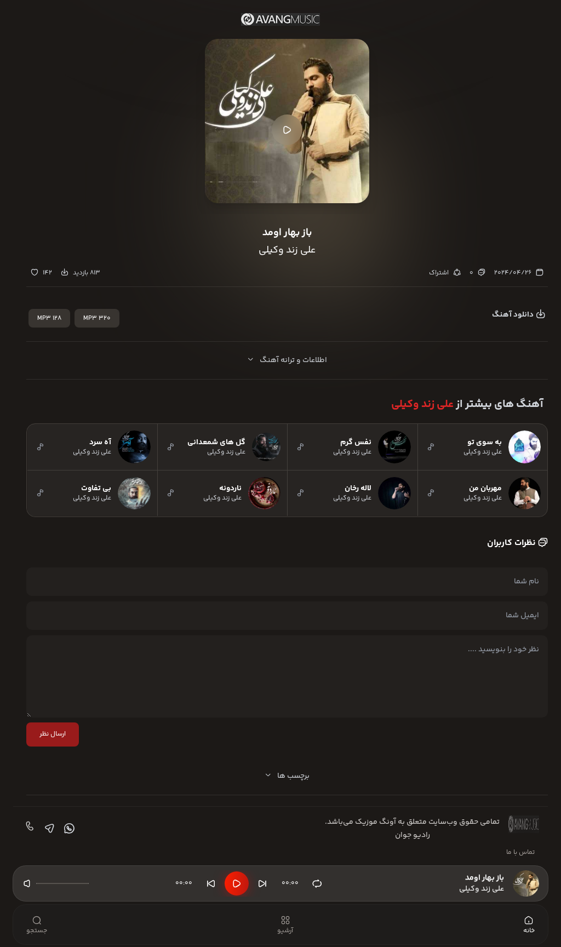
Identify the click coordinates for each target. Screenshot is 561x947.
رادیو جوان (412, 835)
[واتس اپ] (68, 828)
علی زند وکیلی (422, 404)
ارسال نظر (52, 734)
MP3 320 (97, 318)
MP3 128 (49, 318)
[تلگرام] (48, 828)
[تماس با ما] (28, 828)
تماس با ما (520, 852)
